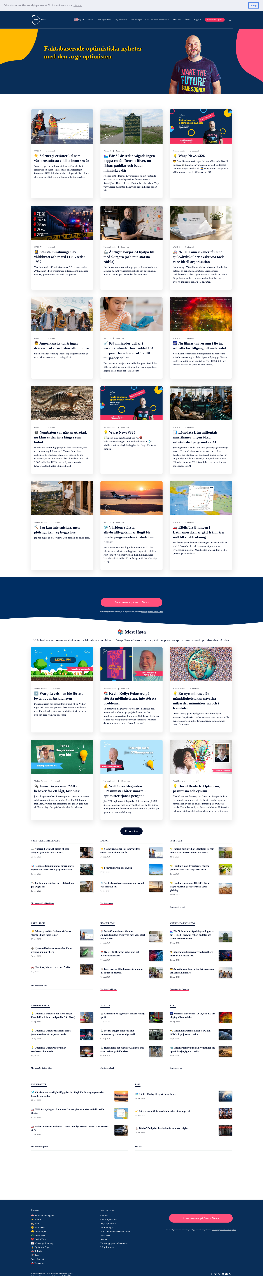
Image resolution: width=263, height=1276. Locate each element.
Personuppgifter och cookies (114, 1243)
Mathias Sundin (179, 151)
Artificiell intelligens (45, 841)
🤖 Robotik (36, 1251)
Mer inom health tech (108, 989)
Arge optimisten (120, 20)
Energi (104, 841)
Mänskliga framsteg (182, 923)
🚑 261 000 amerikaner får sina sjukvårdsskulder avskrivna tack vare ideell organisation (198, 257)
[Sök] (230, 20)
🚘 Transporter (38, 1263)
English (79, 20)
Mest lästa (177, 20)
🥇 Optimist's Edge (40, 1247)
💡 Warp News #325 (119, 432)
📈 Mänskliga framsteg (42, 1243)
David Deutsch (179, 781)
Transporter (39, 1084)
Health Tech (107, 923)
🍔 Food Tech (38, 1227)
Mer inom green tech (39, 986)
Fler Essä (138, 1147)
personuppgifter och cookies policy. (152, 611)
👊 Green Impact (39, 1231)
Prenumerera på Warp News (131, 602)
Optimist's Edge (40, 1006)
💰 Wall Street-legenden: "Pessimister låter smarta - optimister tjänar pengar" (124, 791)
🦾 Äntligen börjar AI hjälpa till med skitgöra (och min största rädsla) (128, 257)
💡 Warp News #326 (189, 156)
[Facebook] (212, 1274)
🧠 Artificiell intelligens (42, 1215)
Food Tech (176, 841)
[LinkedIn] (223, 1274)
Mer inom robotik (107, 1068)
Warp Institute (107, 1247)
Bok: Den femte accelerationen (157, 20)
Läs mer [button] (78, 5)
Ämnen (188, 20)
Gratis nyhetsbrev (104, 20)
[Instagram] (219, 1274)
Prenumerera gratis (214, 20)
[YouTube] (226, 1274)
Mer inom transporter (39, 1147)
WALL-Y (38, 151)
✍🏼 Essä (35, 1223)
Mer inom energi (106, 903)
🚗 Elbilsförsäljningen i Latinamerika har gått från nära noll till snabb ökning (198, 532)
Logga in (197, 20)
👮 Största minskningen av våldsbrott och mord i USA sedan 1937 (60, 257)
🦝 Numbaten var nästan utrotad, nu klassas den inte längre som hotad (60, 437)
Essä (137, 1084)
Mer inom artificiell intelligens (42, 903)
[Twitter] (215, 1274)
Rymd (173, 1006)
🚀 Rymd (35, 1255)
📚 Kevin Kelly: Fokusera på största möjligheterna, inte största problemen (129, 698)
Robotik (105, 1006)
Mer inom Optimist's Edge (41, 1068)
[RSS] (230, 1274)
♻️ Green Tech (38, 1235)
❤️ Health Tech (38, 1239)
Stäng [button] (254, 5)
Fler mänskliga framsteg (179, 989)
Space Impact (37, 1259)
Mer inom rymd (176, 1068)
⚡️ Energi (36, 1219)
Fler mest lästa (131, 831)
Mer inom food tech (177, 907)
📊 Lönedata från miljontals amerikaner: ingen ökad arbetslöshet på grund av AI (195, 437)
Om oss (90, 20)
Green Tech (38, 923)
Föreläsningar (136, 20)
